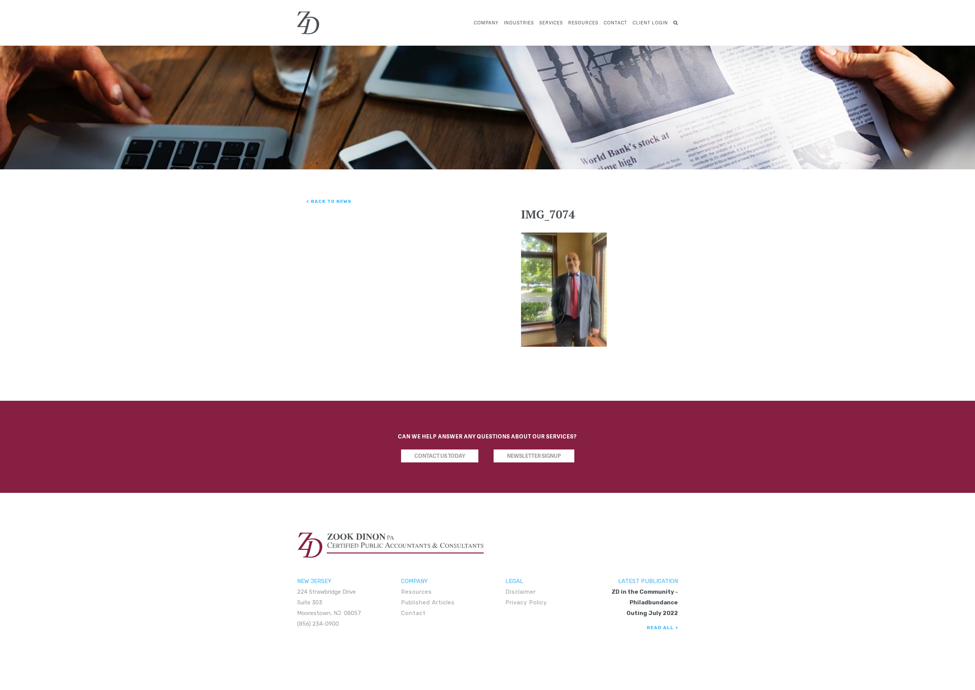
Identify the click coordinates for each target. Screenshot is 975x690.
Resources (583, 22)
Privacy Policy (526, 602)
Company (486, 22)
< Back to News (329, 201)
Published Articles (428, 602)
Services (551, 22)
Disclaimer (520, 591)
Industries (519, 22)
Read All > (662, 627)
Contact (615, 22)
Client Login (650, 22)
